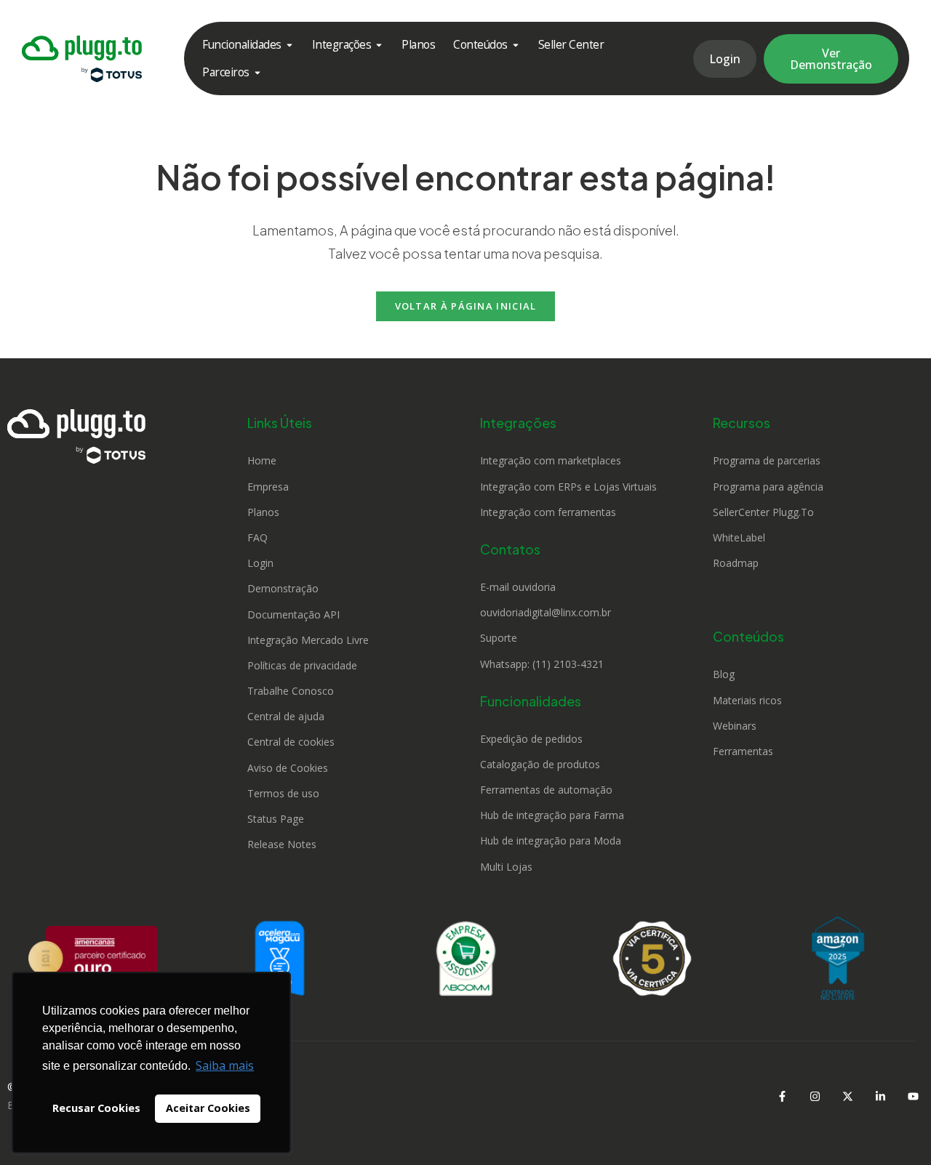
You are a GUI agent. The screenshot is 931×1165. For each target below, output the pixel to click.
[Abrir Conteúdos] (515, 44)
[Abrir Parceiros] (257, 72)
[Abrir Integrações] (379, 44)
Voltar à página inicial (466, 306)
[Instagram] (815, 1096)
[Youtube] (913, 1096)
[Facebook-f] (782, 1096)
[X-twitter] (847, 1096)
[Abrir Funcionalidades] (289, 44)
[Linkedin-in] (880, 1096)
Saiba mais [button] (225, 1065)
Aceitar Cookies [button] (208, 1108)
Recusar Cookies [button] (96, 1108)
